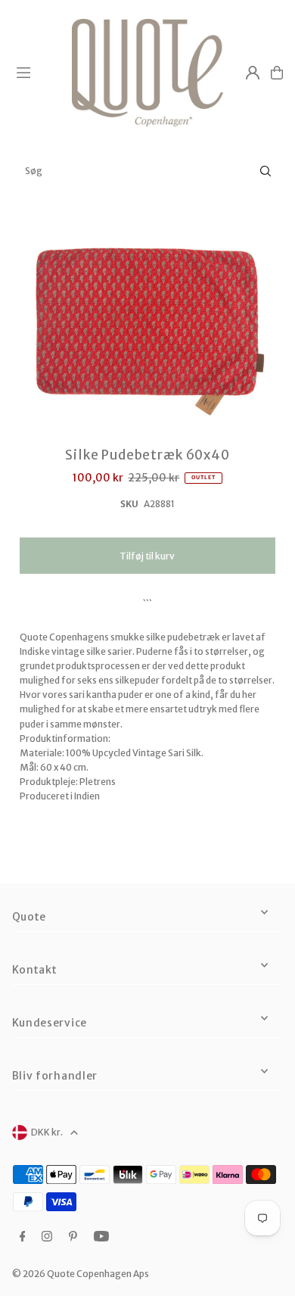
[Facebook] (23, 1237)
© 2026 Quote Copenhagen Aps (80, 1273)
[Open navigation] (37, 72)
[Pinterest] (73, 1237)
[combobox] (147, 171)
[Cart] (277, 72)
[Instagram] (47, 1237)
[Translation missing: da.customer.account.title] (252, 72)
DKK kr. (47, 1132)
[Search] (265, 171)
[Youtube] (101, 1237)
